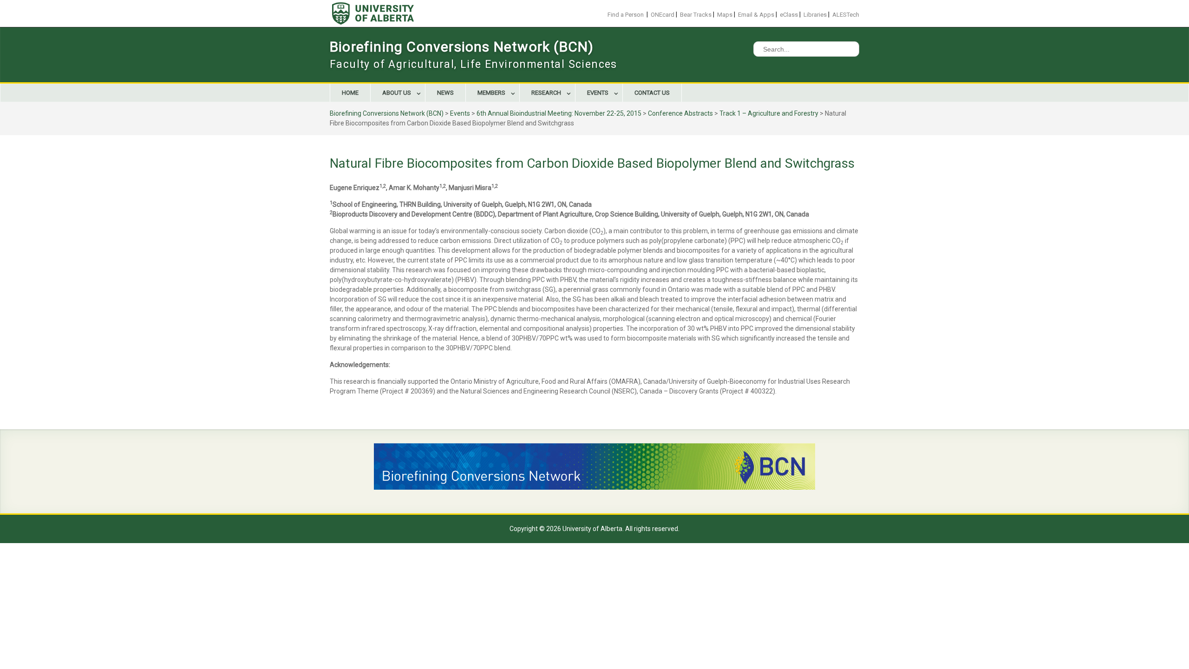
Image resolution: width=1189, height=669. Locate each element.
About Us (396, 92)
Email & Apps (756, 14)
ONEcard (662, 14)
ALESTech (845, 14)
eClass (789, 14)
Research (546, 92)
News (445, 92)
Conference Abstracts (680, 113)
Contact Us (652, 92)
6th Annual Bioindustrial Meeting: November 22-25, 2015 (559, 113)
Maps (724, 14)
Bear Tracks (696, 14)
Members (491, 92)
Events (597, 92)
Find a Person (626, 14)
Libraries (815, 14)
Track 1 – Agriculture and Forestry (768, 113)
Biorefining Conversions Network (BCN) (462, 47)
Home (350, 92)
